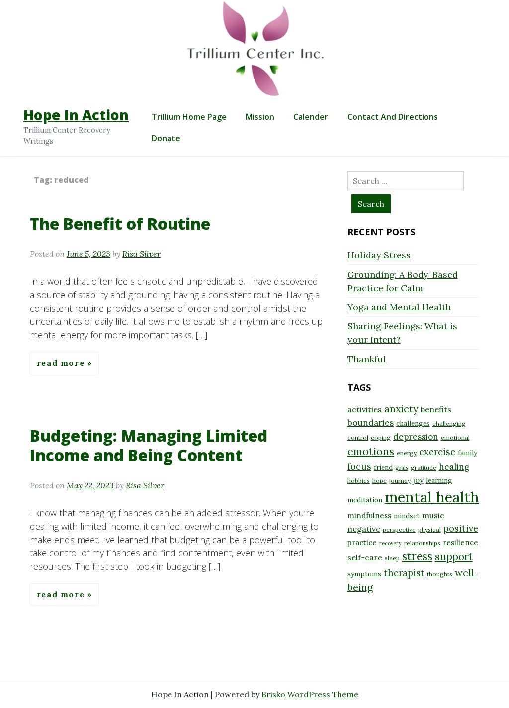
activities (364, 409)
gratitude (423, 467)
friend (383, 467)
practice (362, 542)
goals (401, 467)
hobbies (358, 480)
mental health (432, 496)
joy (418, 480)
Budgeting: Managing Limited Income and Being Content (148, 445)
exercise (437, 452)
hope (379, 480)
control (357, 437)
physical (429, 529)
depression (415, 436)
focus (359, 466)
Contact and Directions (392, 116)
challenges (413, 423)
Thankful (366, 359)
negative (363, 529)
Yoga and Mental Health (399, 307)
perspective (399, 529)
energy (407, 453)
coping (381, 437)
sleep (392, 558)
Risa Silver (141, 254)
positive (460, 528)
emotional (455, 437)
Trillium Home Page (189, 116)
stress (417, 556)
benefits (436, 409)
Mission (260, 116)
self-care (364, 557)
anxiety (401, 408)
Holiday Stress (379, 255)
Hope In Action (76, 114)
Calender (310, 116)
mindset (407, 515)
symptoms (364, 573)
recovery (390, 543)
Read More (62, 363)
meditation (364, 499)
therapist (404, 573)
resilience (460, 542)
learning (439, 480)
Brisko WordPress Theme (309, 694)
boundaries (370, 422)
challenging (449, 423)
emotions (370, 451)
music (433, 515)
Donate (166, 138)
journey (400, 480)
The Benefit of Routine (120, 223)
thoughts (439, 574)
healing (454, 466)
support (454, 556)
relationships (422, 543)
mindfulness (369, 515)
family (467, 452)
